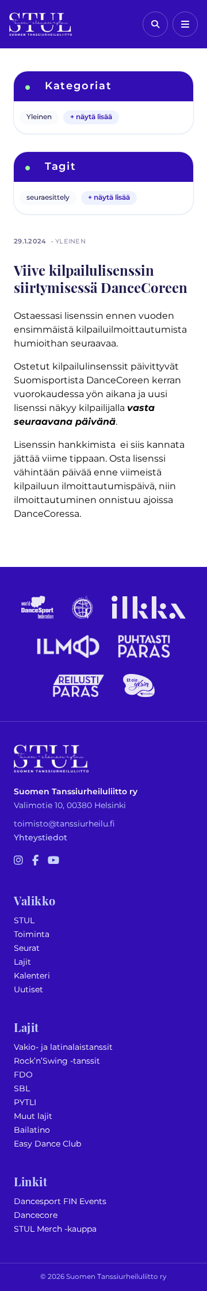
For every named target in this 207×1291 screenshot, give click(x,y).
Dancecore (35, 1215)
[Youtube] (53, 861)
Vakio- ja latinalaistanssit (63, 1047)
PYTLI (25, 1102)
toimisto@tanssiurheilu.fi (64, 824)
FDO (23, 1074)
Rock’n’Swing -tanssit (57, 1061)
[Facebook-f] (35, 861)
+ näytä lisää (91, 117)
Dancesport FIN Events (60, 1201)
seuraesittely (48, 197)
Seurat (27, 948)
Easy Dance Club (47, 1144)
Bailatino (32, 1130)
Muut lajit (33, 1116)
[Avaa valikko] (185, 24)
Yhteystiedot (40, 837)
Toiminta (31, 934)
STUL (24, 920)
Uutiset (28, 989)
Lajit (22, 962)
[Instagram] (18, 861)
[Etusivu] (40, 24)
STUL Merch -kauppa (55, 1229)
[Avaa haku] (155, 24)
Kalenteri (32, 975)
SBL (22, 1088)
